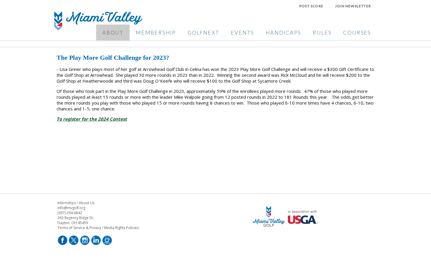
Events (242, 32)
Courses (357, 32)
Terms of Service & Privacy (79, 227)
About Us (86, 202)
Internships (66, 202)
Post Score (311, 6)
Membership (156, 32)
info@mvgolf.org (71, 207)
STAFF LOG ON (286, 244)
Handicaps (283, 32)
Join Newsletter (353, 6)
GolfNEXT (203, 32)
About (112, 32)
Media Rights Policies (121, 227)
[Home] (98, 29)
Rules (322, 32)
